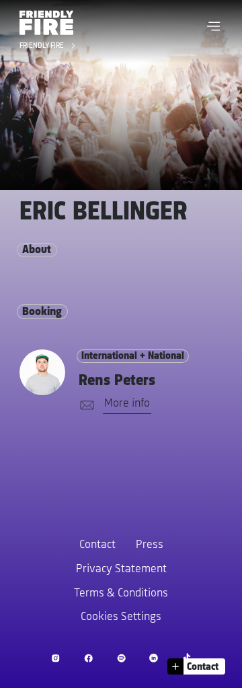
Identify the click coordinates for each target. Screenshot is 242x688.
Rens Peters (117, 381)
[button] (214, 26)
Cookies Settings (121, 617)
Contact (97, 545)
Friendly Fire (42, 46)
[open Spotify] (121, 658)
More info (127, 404)
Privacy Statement (121, 569)
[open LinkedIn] (153, 658)
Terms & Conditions (121, 594)
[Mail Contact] (85, 405)
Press (149, 545)
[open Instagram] (55, 658)
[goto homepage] (46, 22)
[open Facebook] (88, 658)
